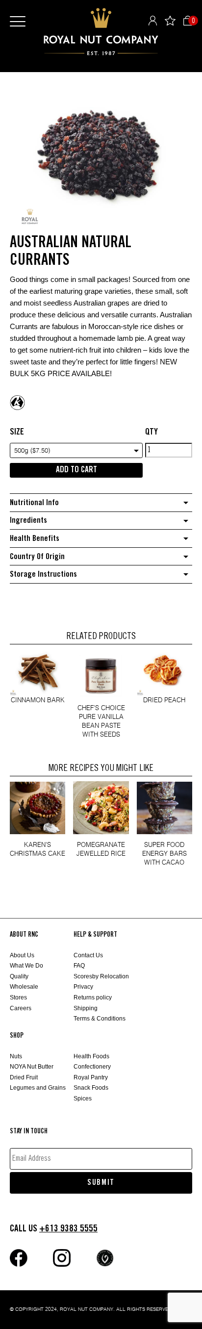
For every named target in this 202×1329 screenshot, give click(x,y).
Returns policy (93, 997)
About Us (22, 955)
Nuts (16, 1056)
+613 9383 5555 (68, 1229)
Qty (151, 432)
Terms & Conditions (100, 1018)
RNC (101, 31)
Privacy (83, 986)
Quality (19, 976)
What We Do (26, 965)
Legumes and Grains (38, 1087)
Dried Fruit (24, 1077)
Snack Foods (91, 1087)
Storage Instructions (43, 574)
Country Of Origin (37, 557)
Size (17, 432)
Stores (18, 997)
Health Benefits (34, 538)
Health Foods (91, 1056)
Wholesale (24, 986)
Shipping (86, 1008)
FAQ (79, 965)
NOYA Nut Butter (31, 1066)
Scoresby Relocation (101, 976)
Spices (83, 1098)
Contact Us (88, 955)
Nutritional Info (34, 503)
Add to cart (76, 470)
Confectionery (92, 1066)
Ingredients (28, 520)
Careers (20, 1008)
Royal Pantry (91, 1077)
